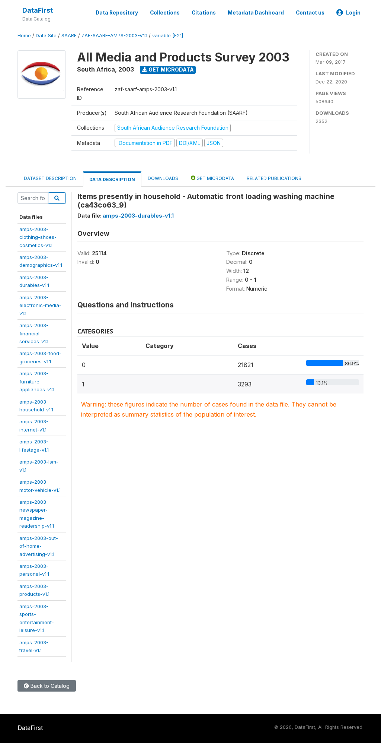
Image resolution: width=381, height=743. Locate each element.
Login (353, 13)
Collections (165, 13)
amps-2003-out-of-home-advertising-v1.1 (38, 546)
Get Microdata (170, 69)
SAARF (69, 35)
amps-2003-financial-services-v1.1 (33, 333)
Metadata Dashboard (256, 13)
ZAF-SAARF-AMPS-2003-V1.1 (114, 35)
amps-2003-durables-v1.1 (138, 215)
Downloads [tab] (163, 178)
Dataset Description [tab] (50, 178)
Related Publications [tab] (274, 178)
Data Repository (117, 13)
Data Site (46, 35)
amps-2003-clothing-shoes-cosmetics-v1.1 (38, 237)
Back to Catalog (49, 686)
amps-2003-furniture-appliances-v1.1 (36, 381)
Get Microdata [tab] (214, 178)
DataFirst (37, 10)
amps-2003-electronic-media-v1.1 (40, 305)
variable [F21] (167, 35)
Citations (204, 13)
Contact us (310, 13)
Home (24, 35)
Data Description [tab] (112, 179)
